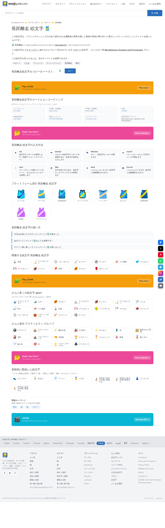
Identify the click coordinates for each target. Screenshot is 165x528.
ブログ (132, 4)
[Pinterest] (15, 473)
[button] (28, 110)
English (7, 443)
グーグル (87, 461)
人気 (123, 4)
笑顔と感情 (34, 476)
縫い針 (18, 344)
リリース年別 (116, 465)
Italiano (47, 443)
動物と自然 (34, 480)
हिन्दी (125, 443)
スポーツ (47, 23)
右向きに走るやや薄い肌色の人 (20, 389)
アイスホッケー (41, 262)
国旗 (31, 461)
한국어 (109, 443)
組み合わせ (96, 4)
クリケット (60, 315)
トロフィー (81, 337)
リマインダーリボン (61, 345)
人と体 (32, 457)
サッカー (100, 262)
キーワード (115, 461)
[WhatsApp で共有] (160, 261)
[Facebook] (5, 473)
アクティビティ (34, 23)
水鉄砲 (59, 337)
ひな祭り (80, 330)
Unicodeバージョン (119, 469)
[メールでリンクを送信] (160, 285)
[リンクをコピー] (160, 279)
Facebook (88, 465)
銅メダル (141, 337)
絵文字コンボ (116, 457)
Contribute (142, 457)
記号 (31, 469)
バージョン (111, 4)
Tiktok (86, 484)
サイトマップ (149, 498)
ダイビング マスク (21, 302)
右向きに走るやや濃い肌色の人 (102, 380)
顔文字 (142, 4)
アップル (87, 457)
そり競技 (121, 262)
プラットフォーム (77, 4)
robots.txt (159, 498)
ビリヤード (20, 330)
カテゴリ (60, 4)
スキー (38, 302)
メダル (79, 378)
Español (16, 443)
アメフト (39, 269)
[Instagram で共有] (160, 273)
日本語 (101, 443)
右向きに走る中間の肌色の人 (122, 380)
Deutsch (26, 443)
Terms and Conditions (147, 461)
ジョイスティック (41, 338)
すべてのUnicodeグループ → (41, 487)
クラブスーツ (82, 344)
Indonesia (134, 443)
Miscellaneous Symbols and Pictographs (133, 120)
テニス (140, 302)
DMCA (140, 472)
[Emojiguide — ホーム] (5, 455)
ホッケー (80, 262)
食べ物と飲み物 (36, 484)
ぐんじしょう (102, 337)
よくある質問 (155, 4)
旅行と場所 (34, 472)
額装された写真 (143, 331)
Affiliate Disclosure (145, 469)
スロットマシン (41, 331)
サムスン (87, 476)
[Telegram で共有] (160, 267)
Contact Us (142, 476)
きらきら (100, 330)
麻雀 (119, 337)
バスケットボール (41, 315)
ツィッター (88, 472)
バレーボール (61, 262)
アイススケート (82, 302)
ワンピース (142, 378)
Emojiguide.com (18, 23)
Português (70, 443)
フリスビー (142, 262)
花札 (17, 337)
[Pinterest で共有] (160, 254)
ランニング (38, 63)
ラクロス (121, 309)
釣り (17, 309)
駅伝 (15, 407)
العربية (118, 443)
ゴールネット (20, 269)
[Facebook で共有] (160, 242)
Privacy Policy (143, 465)
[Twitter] (10, 473)
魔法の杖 (60, 330)
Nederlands (57, 443)
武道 (17, 262)
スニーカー (20, 378)
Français (36, 443)
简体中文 (91, 443)
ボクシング (101, 269)
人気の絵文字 (116, 472)
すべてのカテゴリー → (66, 487)
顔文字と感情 (62, 476)
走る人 (38, 378)
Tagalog (145, 443)
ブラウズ (46, 4)
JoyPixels (88, 480)
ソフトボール (102, 309)
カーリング (142, 309)
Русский (80, 443)
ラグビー (80, 269)
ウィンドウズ (89, 469)
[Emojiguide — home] (15, 3)
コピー (70, 71)
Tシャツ (59, 378)
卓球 (58, 269)
